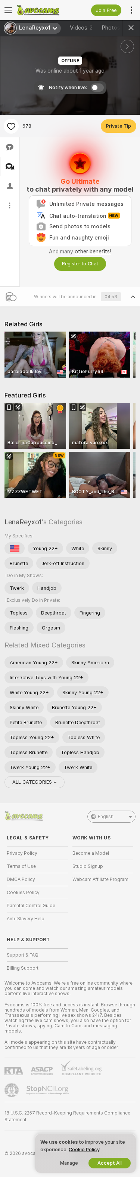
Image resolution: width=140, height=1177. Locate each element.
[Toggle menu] (8, 10)
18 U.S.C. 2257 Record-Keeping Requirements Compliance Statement (67, 1116)
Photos (115, 27)
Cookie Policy (84, 1149)
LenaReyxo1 (22, 522)
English (105, 816)
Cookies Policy (23, 892)
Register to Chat (80, 263)
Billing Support (22, 968)
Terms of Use (21, 866)
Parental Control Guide (31, 905)
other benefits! (93, 251)
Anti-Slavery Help (25, 918)
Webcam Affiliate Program (100, 879)
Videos (81, 27)
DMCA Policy (21, 879)
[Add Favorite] (11, 126)
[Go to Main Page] (43, 10)
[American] (14, 548)
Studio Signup (87, 866)
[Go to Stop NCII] (48, 1090)
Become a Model (90, 853)
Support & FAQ (22, 955)
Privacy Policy (22, 853)
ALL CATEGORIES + (34, 782)
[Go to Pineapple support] (12, 1090)
